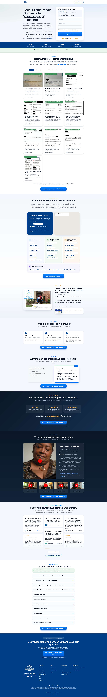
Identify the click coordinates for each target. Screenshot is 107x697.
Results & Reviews (42, 674)
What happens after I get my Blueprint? (42, 622)
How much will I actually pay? (40, 608)
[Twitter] (49, 685)
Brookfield (44, 269)
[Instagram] (52, 685)
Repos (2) (47, 69)
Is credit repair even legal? (39, 594)
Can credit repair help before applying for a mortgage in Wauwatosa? (49, 585)
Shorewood (72, 269)
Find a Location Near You (66, 672)
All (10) (31, 69)
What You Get (41, 672)
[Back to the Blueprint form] (25, 2)
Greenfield (66, 269)
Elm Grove (49, 269)
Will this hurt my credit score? (40, 599)
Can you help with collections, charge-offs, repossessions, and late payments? (51, 589)
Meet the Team (42, 670)
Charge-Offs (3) (39, 69)
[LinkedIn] (57, 685)
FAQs (40, 678)
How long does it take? (38, 613)
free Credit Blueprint (62, 64)
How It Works (41, 667)
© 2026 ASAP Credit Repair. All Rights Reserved (53, 692)
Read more (26, 528)
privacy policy (68, 30)
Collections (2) (54, 69)
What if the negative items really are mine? (43, 618)
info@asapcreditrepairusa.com (79, 667)
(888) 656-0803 (38, 223)
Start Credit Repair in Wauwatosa (53, 276)
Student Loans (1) (73, 69)
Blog (62, 670)
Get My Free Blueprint (70, 34)
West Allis (37, 269)
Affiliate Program (64, 674)
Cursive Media (55, 694)
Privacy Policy (53, 667)
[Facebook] (55, 685)
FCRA (51, 672)
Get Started (63, 667)
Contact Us (41, 680)
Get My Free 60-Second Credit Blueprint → (53, 189)
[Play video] (40, 461)
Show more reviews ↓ (53, 551)
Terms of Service (53, 670)
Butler (55, 269)
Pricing (40, 676)
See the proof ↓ (50, 38)
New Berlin (60, 269)
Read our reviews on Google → (53, 555)
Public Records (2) (63, 69)
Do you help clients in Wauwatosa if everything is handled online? (48, 575)
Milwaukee (32, 269)
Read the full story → (28, 97)
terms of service (75, 30)
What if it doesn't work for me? (40, 603)
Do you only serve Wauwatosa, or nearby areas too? (45, 580)
